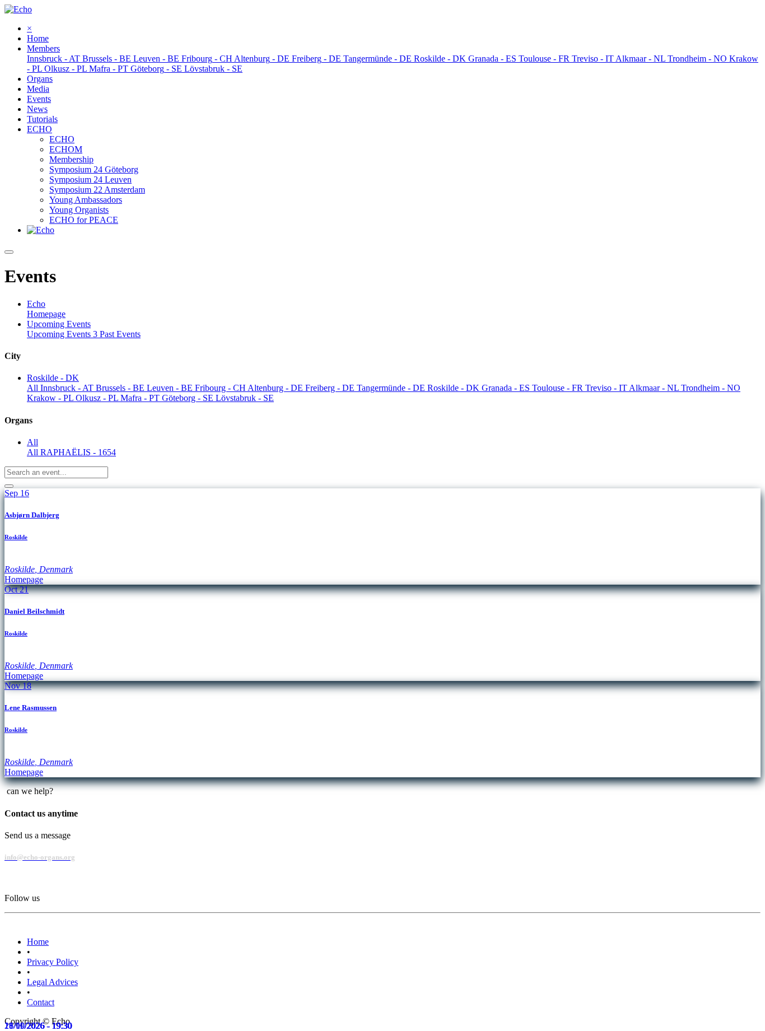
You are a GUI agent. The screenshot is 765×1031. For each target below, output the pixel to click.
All (33, 388)
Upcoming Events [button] (59, 324)
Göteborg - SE (189, 398)
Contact (40, 1002)
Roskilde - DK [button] (53, 377)
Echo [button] (36, 304)
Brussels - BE (121, 388)
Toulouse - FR (558, 388)
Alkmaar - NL (655, 388)
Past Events (120, 334)
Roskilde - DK (454, 388)
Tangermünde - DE (392, 388)
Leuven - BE (171, 388)
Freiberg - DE (331, 388)
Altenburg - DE (276, 388)
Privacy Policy (52, 962)
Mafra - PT (141, 398)
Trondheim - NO (710, 388)
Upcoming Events (62, 334)
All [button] (32, 442)
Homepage (46, 314)
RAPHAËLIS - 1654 (78, 452)
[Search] (8, 486)
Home (38, 941)
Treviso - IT (607, 388)
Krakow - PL (51, 398)
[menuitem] (38, 38)
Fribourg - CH (221, 388)
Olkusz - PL (98, 398)
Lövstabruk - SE (245, 398)
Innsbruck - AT (68, 388)
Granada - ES (507, 388)
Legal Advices (52, 982)
